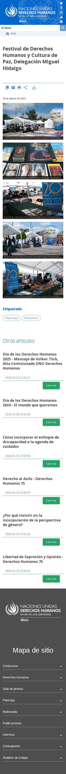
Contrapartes (11, 746)
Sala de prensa (13, 689)
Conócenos (10, 666)
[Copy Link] (7, 87)
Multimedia (10, 712)
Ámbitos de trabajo (15, 757)
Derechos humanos (16, 677)
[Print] (19, 87)
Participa (8, 700)
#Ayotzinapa (11, 318)
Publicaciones (12, 723)
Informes (9, 734)
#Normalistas (31, 318)
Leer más (51, 385)
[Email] (13, 87)
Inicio (13, 33)
